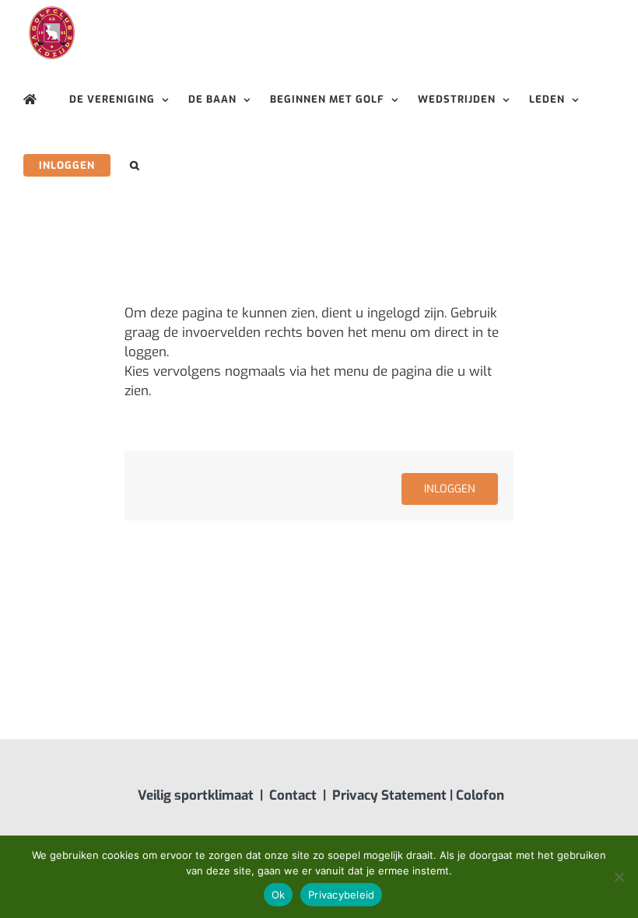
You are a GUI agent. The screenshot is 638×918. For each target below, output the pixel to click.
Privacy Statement (389, 795)
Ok (279, 894)
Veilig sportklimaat (196, 795)
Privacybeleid (341, 894)
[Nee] (618, 877)
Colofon (480, 795)
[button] (135, 165)
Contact (293, 795)
